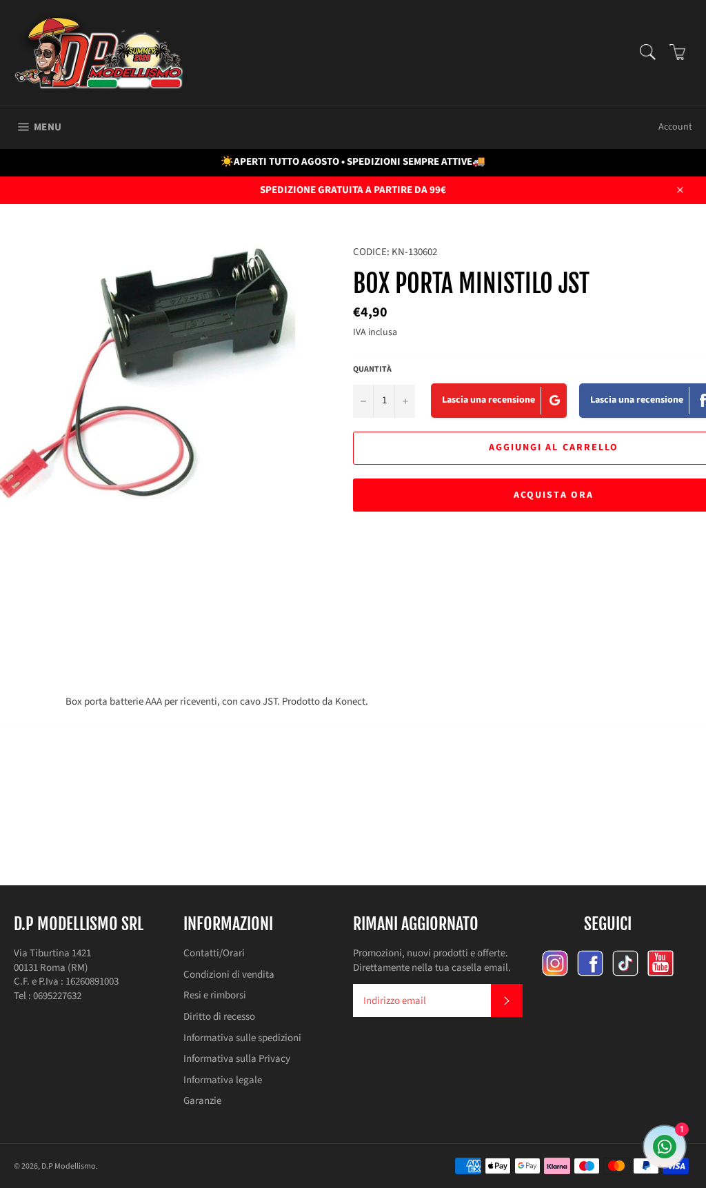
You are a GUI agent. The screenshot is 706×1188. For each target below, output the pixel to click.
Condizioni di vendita (228, 974)
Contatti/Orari (214, 953)
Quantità (372, 369)
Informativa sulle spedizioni (242, 1038)
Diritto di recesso (219, 1016)
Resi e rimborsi (214, 995)
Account (675, 127)
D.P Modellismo (68, 1166)
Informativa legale (222, 1080)
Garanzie (202, 1101)
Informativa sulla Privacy (236, 1058)
